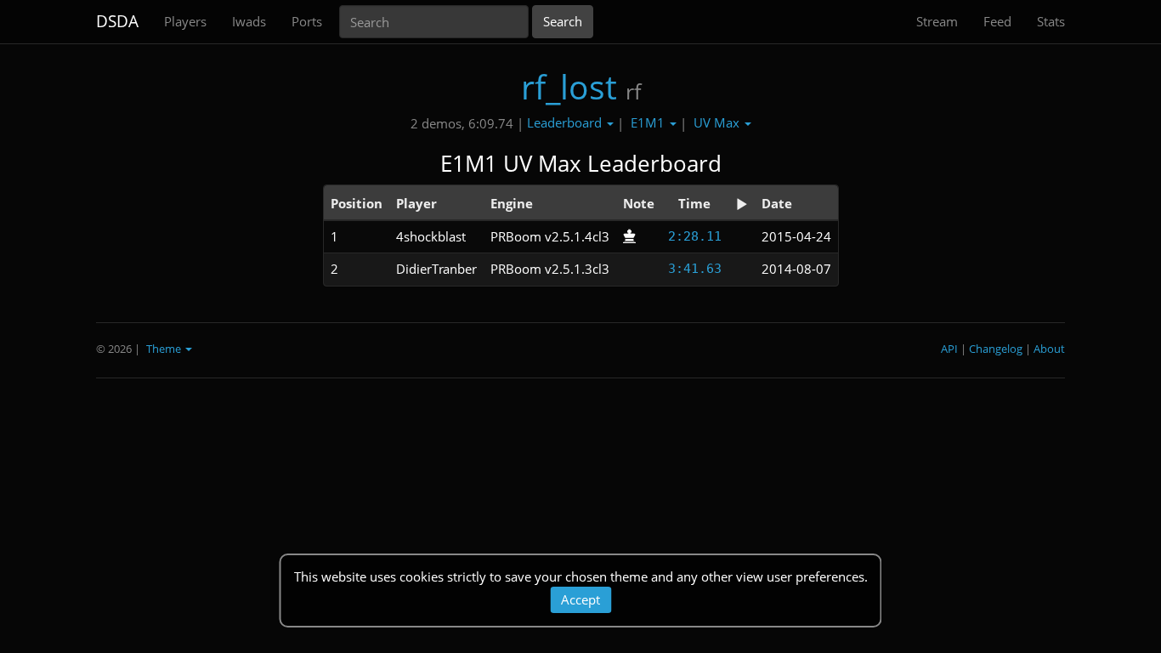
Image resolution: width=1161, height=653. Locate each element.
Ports (307, 21)
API (949, 348)
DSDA (117, 21)
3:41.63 (695, 268)
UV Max (718, 122)
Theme (165, 348)
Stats (1051, 21)
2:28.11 (695, 236)
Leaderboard (566, 122)
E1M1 (649, 122)
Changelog (995, 348)
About (1049, 348)
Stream (937, 21)
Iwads (249, 21)
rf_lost (569, 86)
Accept (580, 599)
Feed (997, 21)
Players (185, 21)
